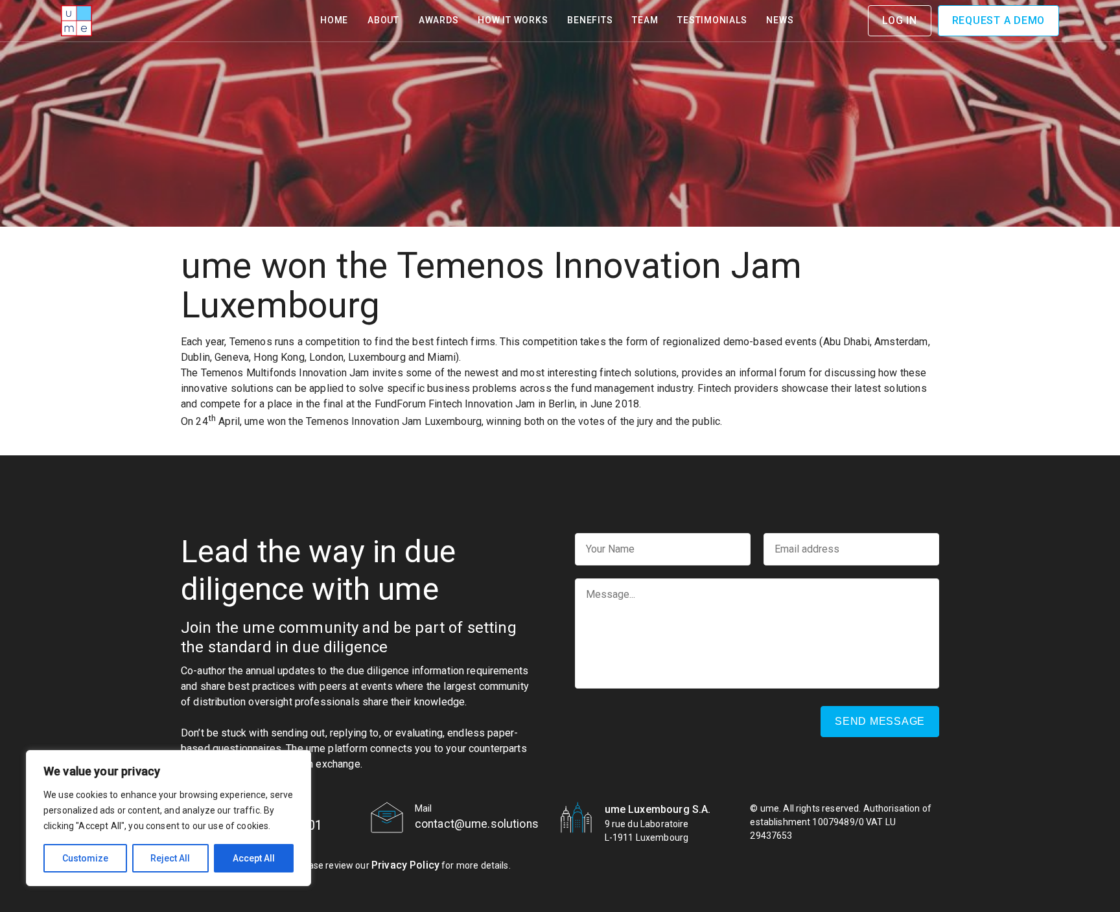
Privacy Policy (405, 865)
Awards (439, 20)
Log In (899, 20)
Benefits (589, 20)
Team (645, 20)
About (383, 20)
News (779, 20)
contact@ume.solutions (477, 823)
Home (334, 20)
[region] (168, 818)
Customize (85, 858)
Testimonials (712, 20)
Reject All (170, 858)
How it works (513, 20)
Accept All (254, 858)
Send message (880, 721)
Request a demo (998, 20)
